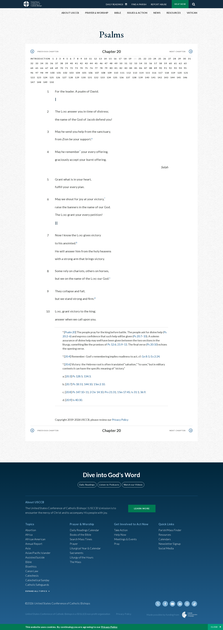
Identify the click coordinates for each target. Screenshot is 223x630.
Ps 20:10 (152, 344)
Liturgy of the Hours (81, 557)
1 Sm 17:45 (123, 392)
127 (64, 77)
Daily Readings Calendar (127, 4)
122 (32, 77)
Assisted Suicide (35, 557)
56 (150, 63)
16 (115, 58)
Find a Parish (139, 4)
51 (126, 63)
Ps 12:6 (111, 344)
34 (41, 63)
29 (179, 58)
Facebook (165, 603)
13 (100, 58)
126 (58, 77)
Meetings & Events (125, 539)
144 (172, 77)
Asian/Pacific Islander (38, 552)
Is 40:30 (77, 400)
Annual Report (33, 543)
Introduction (40, 58)
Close (214, 627)
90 (160, 68)
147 (32, 82)
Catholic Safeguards (37, 584)
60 (170, 63)
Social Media (166, 548)
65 (36, 68)
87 (145, 68)
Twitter (158, 603)
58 (160, 63)
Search (193, 3)
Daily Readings (114, 4)
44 (91, 63)
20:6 (67, 364)
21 (140, 58)
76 (91, 68)
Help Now (180, 4)
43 (86, 63)
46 (101, 63)
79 (106, 68)
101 (59, 72)
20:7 (68, 384)
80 (111, 68)
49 (116, 63)
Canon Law (31, 571)
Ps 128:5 (77, 376)
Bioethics (31, 566)
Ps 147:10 (78, 392)
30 (184, 58)
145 (179, 77)
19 (130, 58)
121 (186, 72)
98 (41, 72)
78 (101, 68)
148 (39, 82)
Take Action (121, 530)
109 (110, 72)
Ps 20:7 (137, 336)
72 (71, 68)
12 (95, 58)
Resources (165, 534)
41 (76, 63)
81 (116, 68)
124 (45, 77)
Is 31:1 (135, 392)
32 (31, 63)
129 (77, 77)
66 (41, 68)
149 (45, 82)
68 (51, 68)
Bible (28, 562)
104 (78, 72)
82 (121, 68)
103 (71, 72)
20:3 (68, 376)
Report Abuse (159, 4)
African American (35, 539)
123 (39, 77)
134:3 (87, 376)
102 (65, 72)
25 (159, 58)
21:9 (120, 344)
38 (61, 63)
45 (96, 63)
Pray (117, 543)
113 (135, 72)
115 (148, 72)
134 (109, 77)
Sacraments (76, 552)
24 (154, 58)
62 (180, 63)
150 (52, 82)
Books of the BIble (80, 534)
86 (140, 68)
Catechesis (32, 575)
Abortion (30, 530)
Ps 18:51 (78, 384)
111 (122, 72)
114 (141, 72)
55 (145, 63)
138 (134, 77)
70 (61, 68)
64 (31, 68)
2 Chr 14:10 (96, 392)
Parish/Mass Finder (170, 530)
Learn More (142, 508)
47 (106, 63)
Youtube (172, 603)
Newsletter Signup (170, 543)
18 (125, 58)
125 (52, 77)
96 (31, 72)
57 (155, 63)
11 (90, 58)
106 (90, 72)
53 (135, 63)
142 (160, 77)
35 (46, 63)
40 (71, 63)
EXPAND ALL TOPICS (36, 591)
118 (167, 72)
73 (76, 68)
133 (102, 77)
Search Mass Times (81, 539)
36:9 (142, 392)
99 (46, 72)
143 (166, 77)
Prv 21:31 (110, 392)
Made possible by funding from (163, 614)
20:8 (68, 392)
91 (165, 68)
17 (120, 58)
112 (129, 72)
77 (96, 68)
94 (180, 68)
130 (83, 77)
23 (149, 58)
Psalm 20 (70, 332)
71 (66, 68)
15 (110, 58)
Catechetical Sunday (37, 580)
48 (111, 63)
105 (84, 72)
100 (52, 72)
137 (128, 77)
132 (96, 77)
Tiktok (194, 603)
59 (165, 63)
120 (179, 72)
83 (126, 68)
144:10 (88, 384)
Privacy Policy (120, 419)
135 (115, 77)
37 (56, 63)
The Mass (75, 562)
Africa (28, 534)
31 (189, 58)
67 (46, 68)
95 (185, 68)
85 (135, 68)
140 (147, 77)
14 (105, 58)
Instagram (187, 603)
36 (51, 63)
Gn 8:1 (145, 356)
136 (122, 77)
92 (170, 68)
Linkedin (179, 603)
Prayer (74, 543)
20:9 (68, 400)
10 (85, 58)
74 (81, 68)
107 (97, 72)
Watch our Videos (133, 484)
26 (164, 58)
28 (174, 58)
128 (71, 77)
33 (36, 63)
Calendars (165, 539)
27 (169, 58)
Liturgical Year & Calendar (85, 548)
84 (130, 68)
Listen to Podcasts (109, 484)
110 (116, 72)
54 (140, 63)
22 (145, 58)
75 (86, 68)
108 (103, 72)
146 (185, 77)
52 (130, 63)
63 (185, 63)
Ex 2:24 (155, 356)
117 (160, 72)
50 (121, 63)
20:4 (67, 356)
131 (90, 77)
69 (56, 68)
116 (154, 72)
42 (81, 63)
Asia (27, 548)
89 (155, 68)
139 (141, 77)
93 (175, 68)
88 (150, 68)
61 (175, 63)
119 (173, 72)
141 (153, 77)
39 (66, 63)
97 (36, 72)
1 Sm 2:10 (99, 384)
